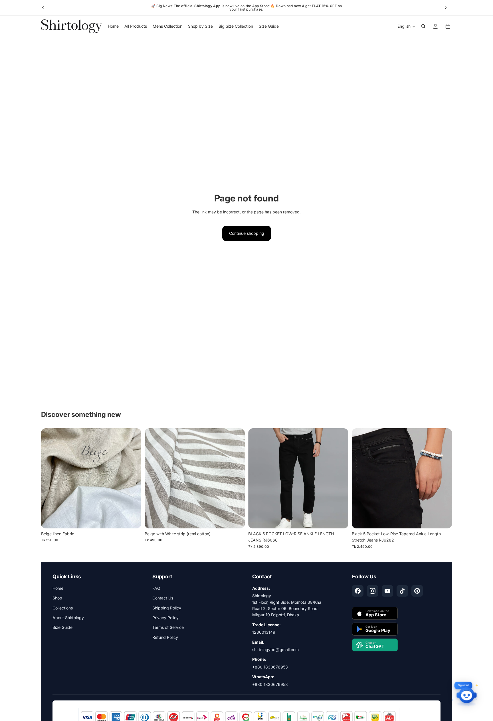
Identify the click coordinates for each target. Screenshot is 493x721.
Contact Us (162, 597)
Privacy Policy (165, 617)
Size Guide (62, 627)
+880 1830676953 (270, 667)
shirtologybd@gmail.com (275, 649)
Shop (57, 597)
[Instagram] (372, 591)
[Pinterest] (417, 591)
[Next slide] (445, 7)
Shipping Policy (166, 607)
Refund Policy (165, 637)
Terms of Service (168, 627)
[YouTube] (387, 591)
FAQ (156, 588)
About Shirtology (68, 617)
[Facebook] (357, 591)
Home (57, 588)
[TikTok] (402, 591)
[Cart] (448, 26)
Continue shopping (246, 233)
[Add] (132, 519)
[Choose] (339, 519)
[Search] (423, 26)
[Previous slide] (43, 7)
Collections (62, 607)
